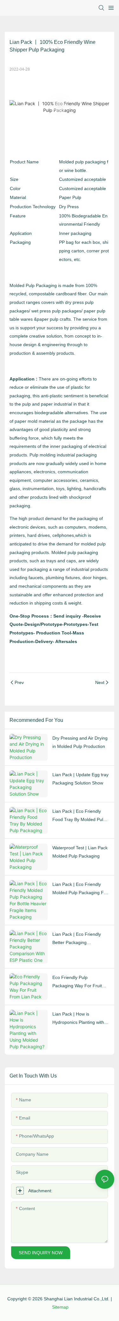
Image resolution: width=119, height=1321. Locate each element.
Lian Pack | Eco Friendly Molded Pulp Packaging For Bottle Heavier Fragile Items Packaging (80, 889)
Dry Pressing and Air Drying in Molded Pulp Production (80, 742)
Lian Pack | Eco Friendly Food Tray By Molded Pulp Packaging (79, 816)
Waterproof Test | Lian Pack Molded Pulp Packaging (80, 852)
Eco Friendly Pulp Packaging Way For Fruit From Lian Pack (77, 982)
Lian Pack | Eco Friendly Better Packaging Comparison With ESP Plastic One (76, 939)
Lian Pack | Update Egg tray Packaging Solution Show (80, 779)
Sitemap (60, 1307)
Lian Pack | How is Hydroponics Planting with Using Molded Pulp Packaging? (78, 1019)
